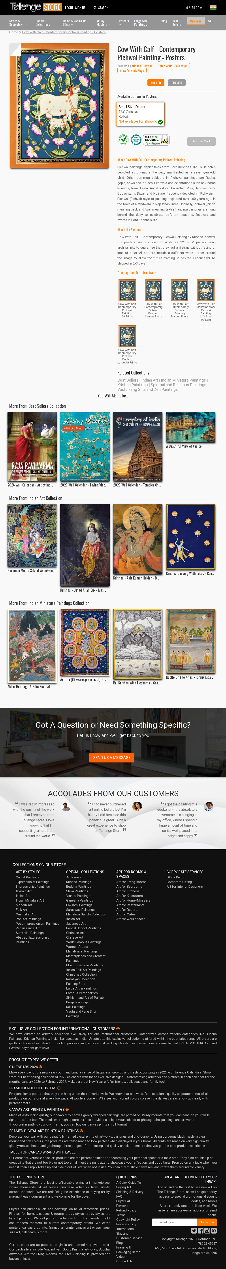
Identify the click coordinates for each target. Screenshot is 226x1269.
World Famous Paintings (84, 942)
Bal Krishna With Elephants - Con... (136, 683)
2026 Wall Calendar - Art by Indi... (30, 485)
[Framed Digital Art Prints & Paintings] (81, 1131)
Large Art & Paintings (81, 988)
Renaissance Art (28, 928)
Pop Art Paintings (28, 919)
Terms (121, 1215)
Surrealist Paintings (30, 933)
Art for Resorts (127, 910)
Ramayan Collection (80, 979)
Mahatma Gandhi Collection (86, 914)
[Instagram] (207, 1232)
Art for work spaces (130, 919)
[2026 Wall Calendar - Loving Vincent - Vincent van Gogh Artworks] (84, 446)
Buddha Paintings (78, 887)
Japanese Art (76, 924)
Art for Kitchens (127, 891)
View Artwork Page (132, 70)
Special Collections (43, 22)
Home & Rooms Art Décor (75, 22)
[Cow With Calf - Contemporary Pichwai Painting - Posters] (59, 105)
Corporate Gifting (179, 882)
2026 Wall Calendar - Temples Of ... (137, 485)
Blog (164, 20)
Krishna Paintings (132, 384)
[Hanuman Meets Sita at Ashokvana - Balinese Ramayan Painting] (32, 535)
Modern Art (24, 905)
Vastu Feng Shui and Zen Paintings (147, 389)
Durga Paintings (77, 1002)
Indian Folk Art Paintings (83, 970)
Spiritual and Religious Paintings (178, 384)
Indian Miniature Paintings (183, 380)
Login (69, 7)
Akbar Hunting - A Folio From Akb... (31, 687)
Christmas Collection (81, 974)
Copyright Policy (128, 1220)
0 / (192, 7)
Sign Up (80, 7)
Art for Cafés (126, 914)
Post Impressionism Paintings (37, 924)
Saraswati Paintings (80, 910)
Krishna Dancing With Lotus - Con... (190, 573)
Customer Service (129, 1238)
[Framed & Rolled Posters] (58, 1088)
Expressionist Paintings (32, 882)
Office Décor (176, 877)
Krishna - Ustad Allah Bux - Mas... (83, 590)
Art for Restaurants (130, 905)
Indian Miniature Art (30, 900)
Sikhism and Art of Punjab (85, 998)
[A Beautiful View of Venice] (190, 427)
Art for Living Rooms (131, 882)
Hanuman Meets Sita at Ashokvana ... (31, 572)
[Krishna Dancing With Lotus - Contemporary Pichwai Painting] (190, 536)
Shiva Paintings (77, 891)
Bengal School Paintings (83, 928)
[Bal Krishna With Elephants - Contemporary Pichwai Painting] (137, 644)
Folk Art (21, 910)
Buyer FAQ (123, 1201)
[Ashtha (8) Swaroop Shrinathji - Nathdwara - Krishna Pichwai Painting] (84, 642)
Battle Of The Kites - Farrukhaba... (189, 677)
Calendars (196, 21)
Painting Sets (75, 984)
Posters (124, 20)
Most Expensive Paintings (84, 965)
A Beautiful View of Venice (184, 446)
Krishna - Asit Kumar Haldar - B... (136, 578)
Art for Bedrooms (129, 887)
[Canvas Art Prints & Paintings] (67, 1109)
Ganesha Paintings (79, 900)
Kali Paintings (75, 1007)
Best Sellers (176, 22)
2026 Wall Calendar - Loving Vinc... (83, 485)
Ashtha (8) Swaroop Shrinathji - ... (83, 679)
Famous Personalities (82, 993)
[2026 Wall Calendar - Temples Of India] (137, 446)
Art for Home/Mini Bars (133, 900)
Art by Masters (102, 22)
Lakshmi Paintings (79, 905)
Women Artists (77, 947)
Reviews (122, 1206)
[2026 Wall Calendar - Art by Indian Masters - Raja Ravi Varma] (32, 446)
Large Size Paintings (141, 22)
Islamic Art (24, 891)
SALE (211, 20)
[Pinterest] (214, 1232)
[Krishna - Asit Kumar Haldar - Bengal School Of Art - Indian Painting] (137, 539)
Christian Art (75, 933)
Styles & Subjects (15, 22)
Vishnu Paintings (78, 896)
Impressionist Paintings (33, 887)
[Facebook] (200, 1232)
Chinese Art (74, 937)
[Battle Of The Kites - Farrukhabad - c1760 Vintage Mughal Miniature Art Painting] (190, 641)
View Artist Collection (173, 65)
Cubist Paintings (27, 877)
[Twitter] (194, 1232)
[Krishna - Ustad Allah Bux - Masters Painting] (84, 545)
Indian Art (149, 380)
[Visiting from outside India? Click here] (118, 1029)
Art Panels (73, 877)
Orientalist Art (26, 914)
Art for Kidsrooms (129, 896)
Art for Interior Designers (185, 887)
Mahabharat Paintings (82, 951)
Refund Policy (126, 1210)
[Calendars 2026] (40, 1067)
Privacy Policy (126, 1224)
